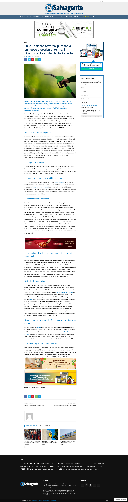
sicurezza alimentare (72, 469)
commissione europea (88, 463)
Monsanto (92, 466)
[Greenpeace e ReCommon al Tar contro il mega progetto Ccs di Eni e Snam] (50, 434)
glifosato (51, 466)
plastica (35, 469)
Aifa (25, 463)
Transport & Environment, (40, 187)
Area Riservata (86, 17)
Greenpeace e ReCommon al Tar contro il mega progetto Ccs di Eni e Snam (49, 443)
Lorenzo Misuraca (29, 56)
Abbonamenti (37, 17)
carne (82, 463)
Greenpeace (58, 466)
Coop (95, 463)
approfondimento (60, 182)
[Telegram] (102, 1)
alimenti (42, 463)
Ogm (97, 466)
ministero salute (78, 466)
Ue (93, 469)
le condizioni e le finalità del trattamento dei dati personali (91, 104)
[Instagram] (100, 1)
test (88, 469)
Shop (28, 17)
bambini (61, 463)
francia (41, 466)
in (65, 292)
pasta (101, 466)
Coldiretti (43, 387)
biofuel (37, 387)
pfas (31, 469)
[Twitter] (105, 1)
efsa (28, 466)
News (22, 17)
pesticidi (24, 469)
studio (39, 327)
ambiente (47, 463)
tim (91, 469)
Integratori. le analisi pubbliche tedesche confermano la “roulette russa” (34, 406)
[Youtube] (107, 1)
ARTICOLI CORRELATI (31, 426)
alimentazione (33, 463)
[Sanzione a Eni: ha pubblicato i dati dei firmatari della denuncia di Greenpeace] (68, 434)
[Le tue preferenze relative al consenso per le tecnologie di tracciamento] (120, 499)
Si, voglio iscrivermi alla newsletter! (91, 116)
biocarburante (32, 387)
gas (45, 466)
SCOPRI (91, 69)
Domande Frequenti (51, 500)
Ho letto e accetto (91, 104)
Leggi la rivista (59, 17)
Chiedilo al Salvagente (73, 17)
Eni (46, 387)
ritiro (49, 469)
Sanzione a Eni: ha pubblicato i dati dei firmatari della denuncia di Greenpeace (67, 443)
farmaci (36, 466)
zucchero (97, 469)
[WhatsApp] (36, 59)
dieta (21, 466)
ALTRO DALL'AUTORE (44, 426)
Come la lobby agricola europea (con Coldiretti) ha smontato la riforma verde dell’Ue (32, 443)
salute (59, 469)
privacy (39, 469)
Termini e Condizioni (42, 500)
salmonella (53, 469)
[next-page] (28, 447)
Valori (30, 299)
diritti (25, 466)
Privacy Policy (34, 500)
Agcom (21, 463)
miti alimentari (86, 466)
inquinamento (66, 466)
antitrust (54, 463)
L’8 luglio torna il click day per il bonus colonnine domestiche (64, 406)
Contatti (106, 500)
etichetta (32, 466)
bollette (77, 463)
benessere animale (70, 463)
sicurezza (65, 469)
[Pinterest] (32, 59)
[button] (106, 17)
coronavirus (101, 463)
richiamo (44, 469)
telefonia (83, 469)
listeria (73, 466)
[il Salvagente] (64, 8)
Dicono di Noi (49, 17)
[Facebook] (97, 1)
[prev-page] (25, 447)
